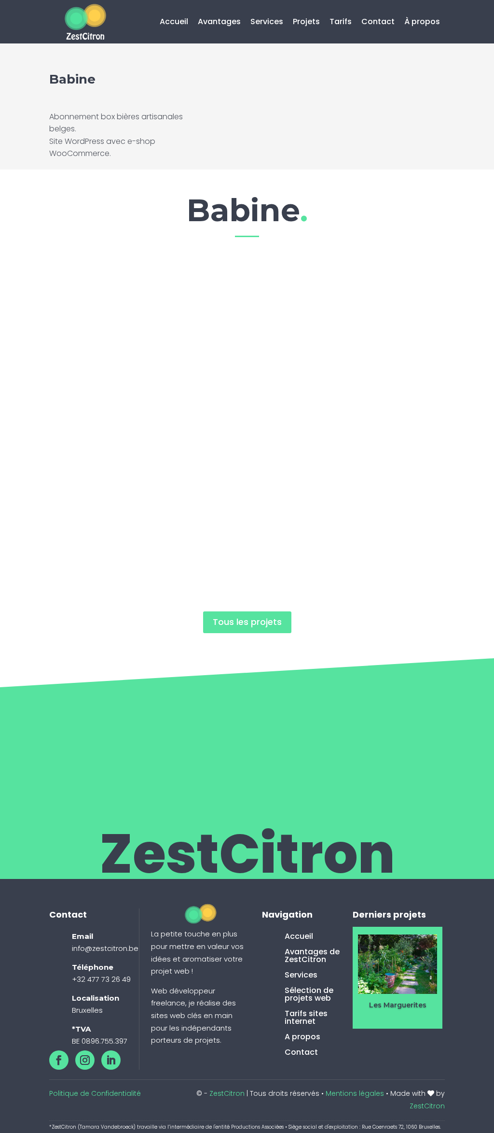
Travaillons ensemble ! (376, 714)
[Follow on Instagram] (85, 1060)
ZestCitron (227, 1093)
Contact (378, 21)
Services (266, 21)
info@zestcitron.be (105, 948)
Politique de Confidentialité (95, 1093)
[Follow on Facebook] (59, 1060)
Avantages (219, 21)
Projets (306, 21)
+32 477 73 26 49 (101, 979)
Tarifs (340, 21)
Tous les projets (247, 622)
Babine (151, 304)
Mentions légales (355, 1093)
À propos (422, 21)
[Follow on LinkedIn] (111, 1060)
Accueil (174, 21)
